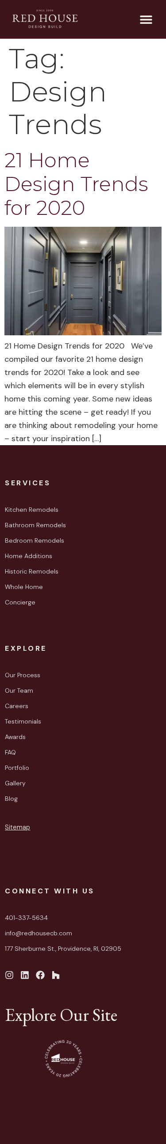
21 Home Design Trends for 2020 (76, 184)
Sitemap (17, 827)
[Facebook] (40, 975)
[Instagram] (9, 975)
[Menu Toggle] (146, 19)
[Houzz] (55, 975)
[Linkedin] (24, 975)
